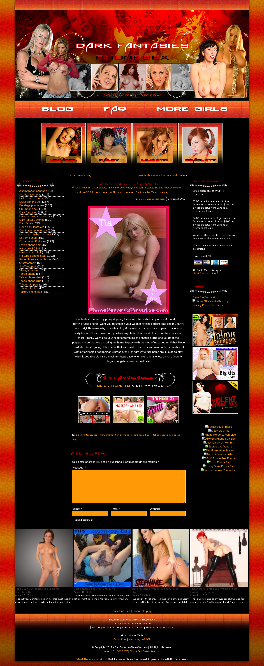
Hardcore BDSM (29, 249)
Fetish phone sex (30, 245)
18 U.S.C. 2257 (119, 651)
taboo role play (142, 611)
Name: (77, 509)
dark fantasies (85, 434)
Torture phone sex (30, 292)
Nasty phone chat (30, 252)
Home (106, 651)
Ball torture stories (31, 198)
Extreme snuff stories (32, 241)
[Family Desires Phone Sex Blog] (128, 423)
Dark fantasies (28, 213)
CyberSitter (120, 639)
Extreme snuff (28, 238)
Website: (155, 509)
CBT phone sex (28, 209)
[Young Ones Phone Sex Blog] (163, 423)
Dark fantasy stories (31, 220)
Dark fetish (26, 223)
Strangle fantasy (29, 270)
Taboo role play (28, 285)
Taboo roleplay (28, 288)
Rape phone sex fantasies (35, 259)
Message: (79, 468)
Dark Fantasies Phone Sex (35, 216)
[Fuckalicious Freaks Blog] (94, 423)
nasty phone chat (140, 434)
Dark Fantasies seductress (152, 198)
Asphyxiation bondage (33, 191)
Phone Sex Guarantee (142, 651)
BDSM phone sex (30, 202)
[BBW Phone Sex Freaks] (215, 379)
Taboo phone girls (30, 281)
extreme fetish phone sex (117, 434)
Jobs (159, 651)
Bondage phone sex (31, 205)
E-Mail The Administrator (90, 659)
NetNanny (134, 639)
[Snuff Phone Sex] (215, 413)
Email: (115, 509)
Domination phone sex (33, 231)
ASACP (146, 639)
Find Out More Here (205, 273)
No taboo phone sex (32, 256)
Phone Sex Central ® (204, 297)
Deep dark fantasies (31, 227)
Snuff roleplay (27, 267)
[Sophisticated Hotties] (215, 345)
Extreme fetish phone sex (35, 234)
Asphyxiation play (30, 195)
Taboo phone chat (30, 277)
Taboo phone (27, 274)
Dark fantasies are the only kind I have (161, 175)
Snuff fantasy (27, 263)
